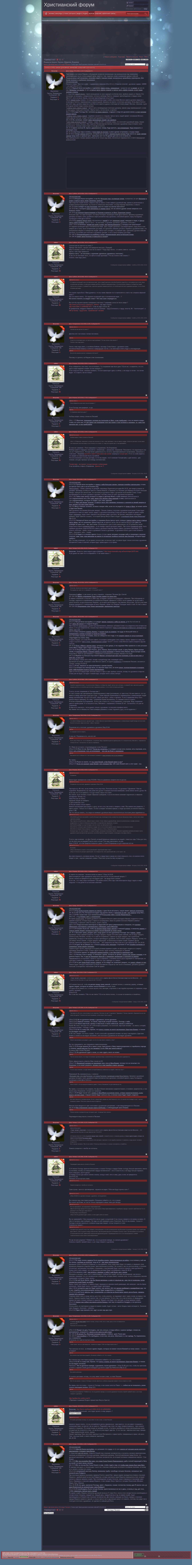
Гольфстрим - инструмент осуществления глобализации (88, 464)
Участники (121, 57)
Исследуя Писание (64, 64)
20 (96, 1122)
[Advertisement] (96, 39)
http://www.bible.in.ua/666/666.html (80, 306)
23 (99, 1316)
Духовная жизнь (53, 64)
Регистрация (138, 8)
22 (97, 1255)
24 (97, 1406)
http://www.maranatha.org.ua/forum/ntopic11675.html (121, 551)
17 (95, 905)
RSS (145, 57)
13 (97, 679)
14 (99, 715)
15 (97, 769)
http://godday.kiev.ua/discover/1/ (79, 1398)
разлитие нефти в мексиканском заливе (98, 454)
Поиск (141, 57)
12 (97, 616)
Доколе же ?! (99, 466)
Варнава (60, 62)
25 (95, 1444)
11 (97, 582)
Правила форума (132, 57)
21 (96, 1156)
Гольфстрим (123, 454)
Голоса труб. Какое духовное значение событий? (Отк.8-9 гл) (88, 64)
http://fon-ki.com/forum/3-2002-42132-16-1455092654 (94, 1409)
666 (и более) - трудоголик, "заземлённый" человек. (86, 310)
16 (97, 871)
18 (96, 972)
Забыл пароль (130, 8)
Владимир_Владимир (71, 62)
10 (96, 548)
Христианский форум (69, 5)
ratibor (56, 242)
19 (96, 1007)
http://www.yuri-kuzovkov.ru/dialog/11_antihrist (84, 304)
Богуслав (54, 71)
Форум (45, 64)
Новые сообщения (110, 57)
